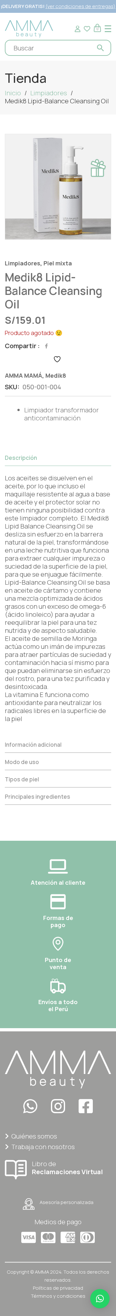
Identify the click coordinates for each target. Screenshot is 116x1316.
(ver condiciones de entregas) (80, 6)
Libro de (67, 1167)
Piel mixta (58, 263)
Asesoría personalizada (66, 1202)
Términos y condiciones (58, 1296)
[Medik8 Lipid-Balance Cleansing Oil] (58, 186)
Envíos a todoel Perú (58, 1005)
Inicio (13, 93)
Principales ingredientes (37, 796)
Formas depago (58, 921)
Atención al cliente (58, 882)
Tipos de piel (22, 779)
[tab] (58, 592)
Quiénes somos (34, 1136)
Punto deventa (58, 963)
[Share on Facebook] (46, 346)
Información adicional (33, 744)
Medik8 (55, 375)
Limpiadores (48, 93)
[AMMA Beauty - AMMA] (29, 28)
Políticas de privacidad (58, 1288)
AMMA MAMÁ (23, 375)
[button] (100, 1298)
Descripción (21, 457)
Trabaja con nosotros (43, 1146)
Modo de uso (22, 762)
